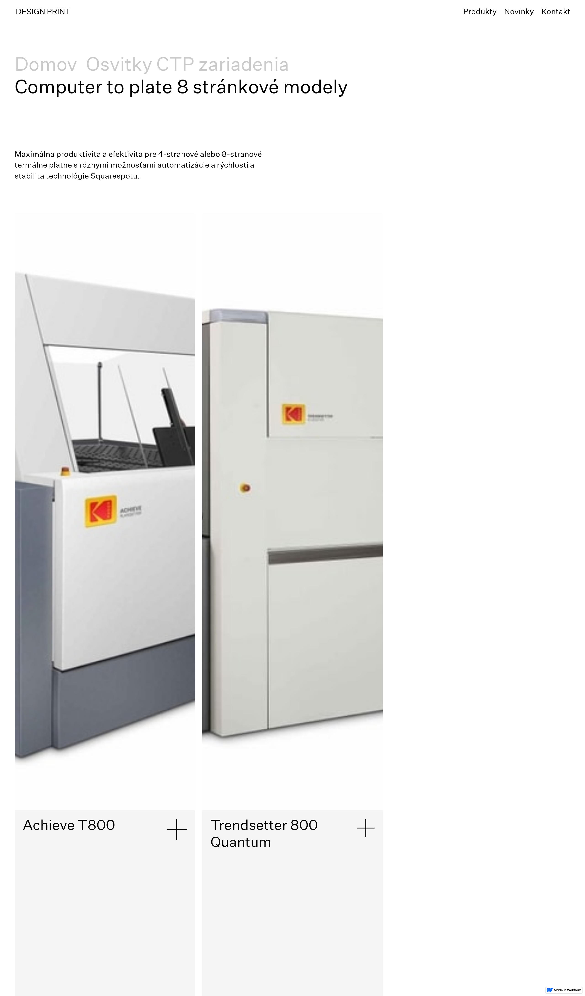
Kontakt (555, 11)
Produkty (480, 11)
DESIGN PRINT (43, 11)
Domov (46, 64)
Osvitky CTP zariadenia (187, 64)
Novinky (519, 11)
